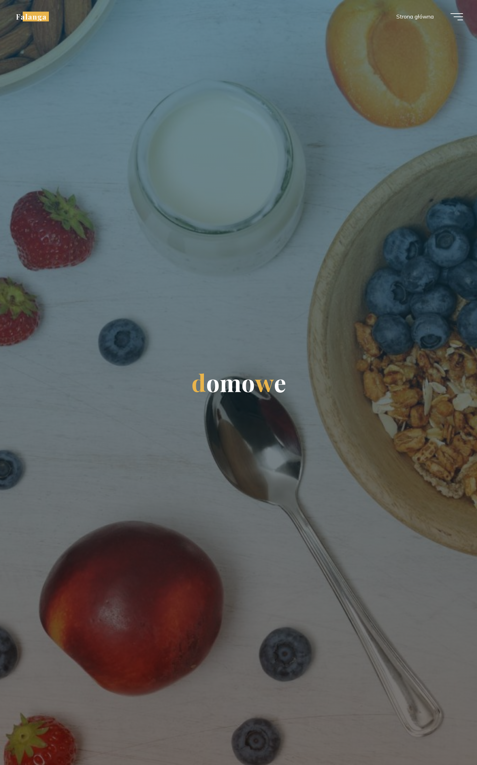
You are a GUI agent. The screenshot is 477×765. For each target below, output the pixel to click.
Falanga (31, 16)
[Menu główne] (456, 16)
